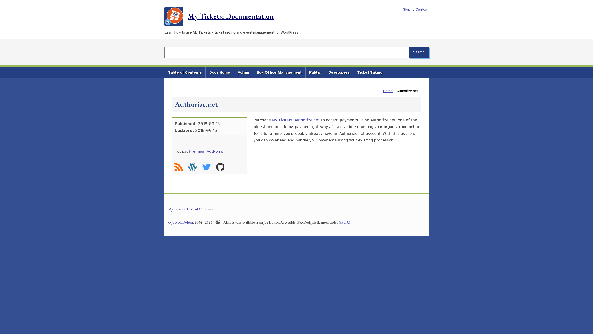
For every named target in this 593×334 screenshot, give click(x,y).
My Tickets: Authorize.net (296, 119)
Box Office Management (279, 72)
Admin (243, 72)
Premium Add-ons (205, 151)
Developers (339, 72)
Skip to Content (416, 9)
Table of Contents (185, 72)
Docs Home (219, 72)
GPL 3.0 (345, 222)
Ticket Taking (369, 72)
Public (315, 72)
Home (388, 91)
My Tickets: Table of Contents (190, 209)
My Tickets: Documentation (231, 16)
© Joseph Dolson (180, 222)
